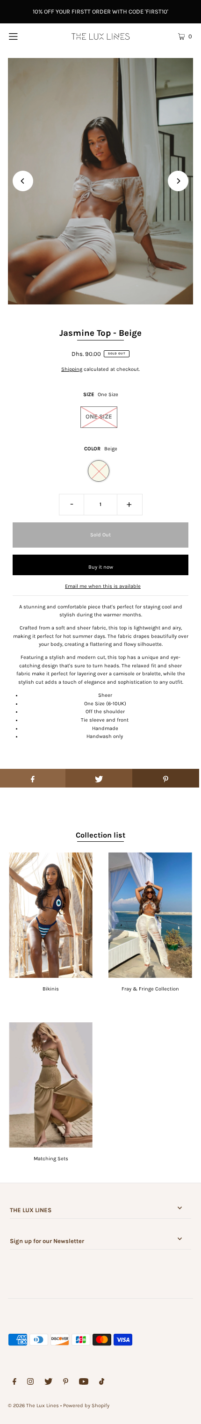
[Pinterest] (65, 1383)
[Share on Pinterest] (165, 778)
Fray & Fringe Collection (150, 989)
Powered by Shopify (86, 1405)
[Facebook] (14, 1383)
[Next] (178, 181)
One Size (99, 416)
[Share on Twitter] (98, 778)
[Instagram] (30, 1383)
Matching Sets (51, 1159)
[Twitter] (48, 1383)
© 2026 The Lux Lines (33, 1405)
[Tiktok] (101, 1383)
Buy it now (100, 567)
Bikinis (51, 989)
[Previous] (23, 181)
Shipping (71, 369)
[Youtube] (83, 1383)
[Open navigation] (27, 36)
